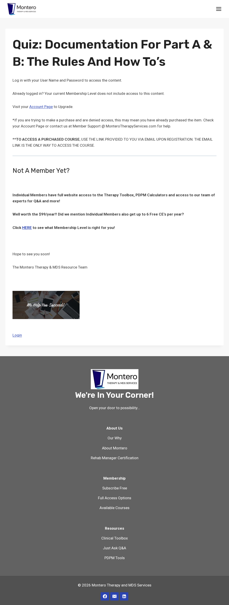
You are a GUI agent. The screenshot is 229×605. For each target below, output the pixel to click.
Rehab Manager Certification (114, 458)
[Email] (114, 596)
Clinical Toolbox (114, 538)
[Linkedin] (124, 596)
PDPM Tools (114, 558)
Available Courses (114, 508)
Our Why (115, 438)
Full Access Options (114, 498)
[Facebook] (105, 596)
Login (17, 335)
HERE (27, 227)
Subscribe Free (114, 488)
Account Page (41, 106)
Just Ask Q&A (114, 548)
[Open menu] (219, 8)
